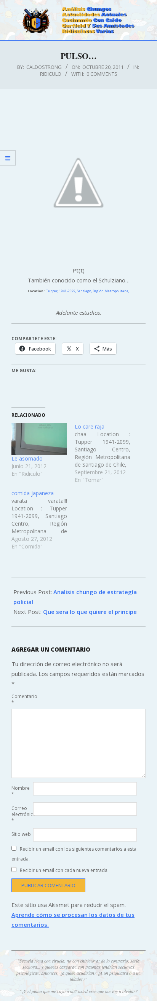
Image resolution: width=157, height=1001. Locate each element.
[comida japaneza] (43, 519)
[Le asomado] (39, 438)
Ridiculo (50, 73)
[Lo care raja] (106, 453)
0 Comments (102, 73)
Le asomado (27, 458)
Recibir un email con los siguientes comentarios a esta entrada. (73, 854)
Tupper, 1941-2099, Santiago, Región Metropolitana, (87, 291)
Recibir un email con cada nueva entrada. (64, 870)
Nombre (20, 791)
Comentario (21, 699)
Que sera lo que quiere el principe (90, 611)
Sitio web (21, 834)
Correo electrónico (21, 814)
